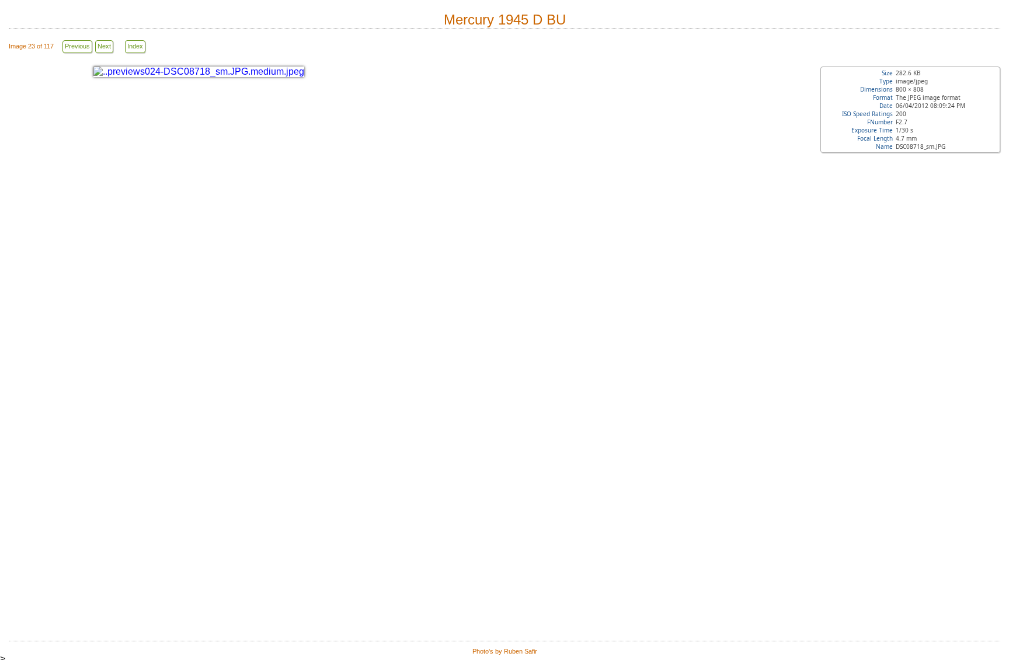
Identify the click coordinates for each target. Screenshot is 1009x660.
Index (135, 46)
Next (104, 46)
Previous (77, 46)
